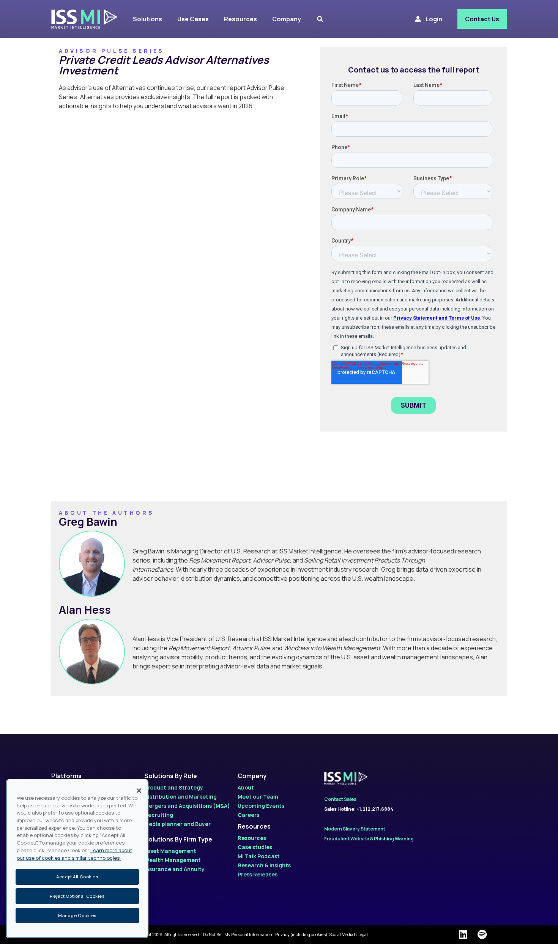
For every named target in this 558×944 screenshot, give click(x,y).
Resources (254, 826)
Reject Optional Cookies (77, 896)
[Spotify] (482, 934)
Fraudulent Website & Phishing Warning (369, 838)
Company (252, 776)
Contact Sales (340, 799)
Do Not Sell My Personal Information (237, 934)
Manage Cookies (77, 915)
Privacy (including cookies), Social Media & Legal (321, 934)
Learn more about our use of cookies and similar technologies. (74, 854)
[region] (77, 858)
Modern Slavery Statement (354, 829)
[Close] (139, 790)
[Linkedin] (463, 934)
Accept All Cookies (77, 876)
